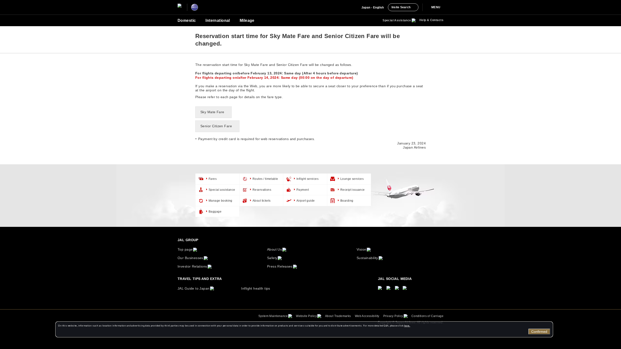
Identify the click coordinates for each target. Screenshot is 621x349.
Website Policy (306, 316)
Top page (185, 249)
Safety (272, 258)
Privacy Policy (393, 316)
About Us (274, 249)
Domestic (187, 20)
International (217, 20)
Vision (362, 249)
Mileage (247, 20)
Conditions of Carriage (427, 316)
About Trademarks (338, 316)
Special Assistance (397, 20)
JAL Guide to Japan (194, 288)
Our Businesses (190, 258)
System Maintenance (273, 316)
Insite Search (401, 7)
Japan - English (372, 7)
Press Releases (280, 266)
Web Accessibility (367, 316)
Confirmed (539, 331)
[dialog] (304, 329)
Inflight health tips (255, 288)
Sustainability (367, 258)
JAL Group (188, 240)
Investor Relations (192, 266)
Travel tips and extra (200, 279)
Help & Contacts (431, 20)
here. (407, 325)
